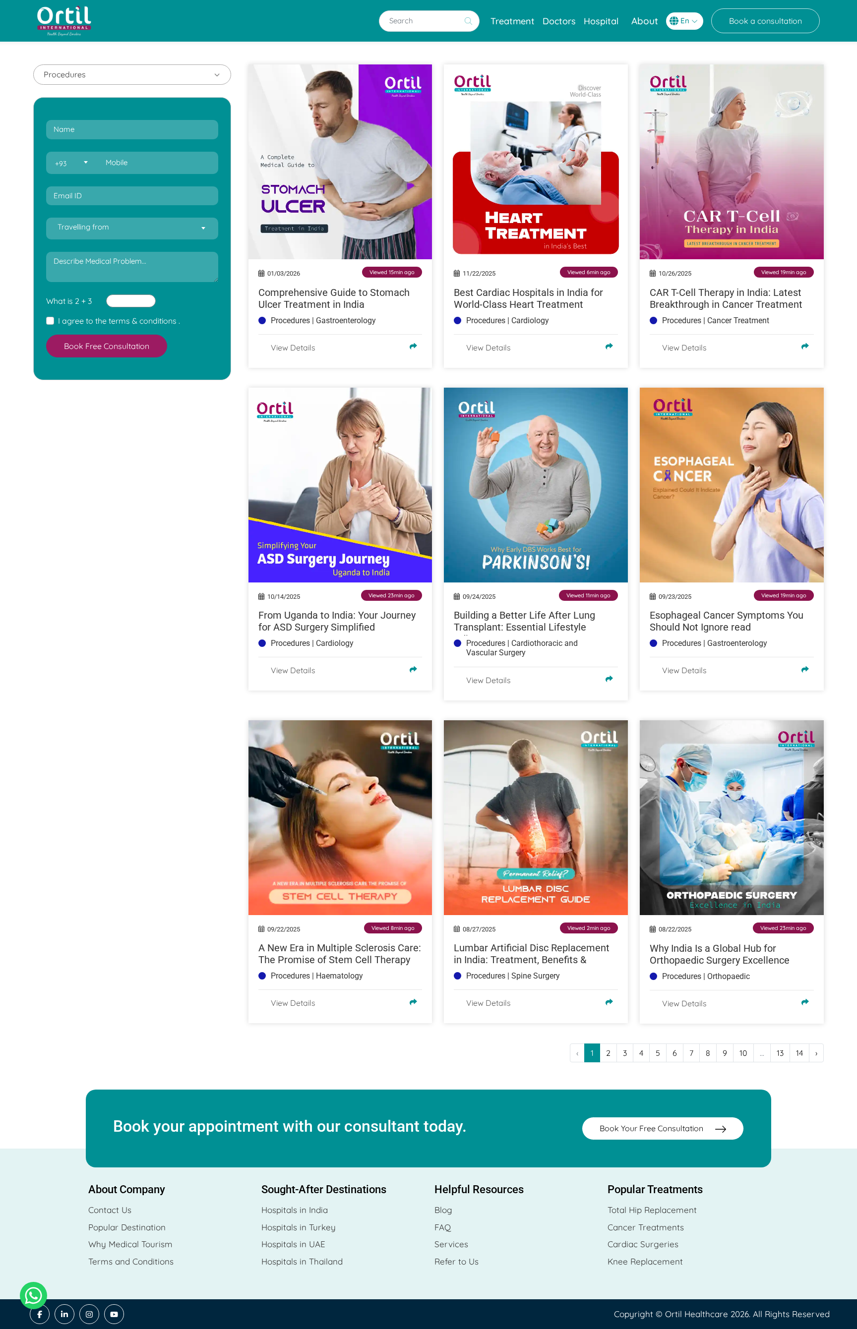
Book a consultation (765, 21)
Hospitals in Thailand (302, 1261)
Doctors (559, 21)
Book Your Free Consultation (652, 1128)
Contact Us (109, 1210)
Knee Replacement (645, 1261)
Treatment (512, 21)
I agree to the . (119, 321)
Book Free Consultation (106, 346)
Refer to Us (456, 1261)
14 (799, 1053)
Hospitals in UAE (293, 1244)
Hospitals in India (294, 1210)
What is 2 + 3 (69, 301)
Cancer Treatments (646, 1227)
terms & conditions (143, 321)
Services (451, 1244)
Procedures (65, 74)
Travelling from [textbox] (83, 226)
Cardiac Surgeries (643, 1244)
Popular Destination (127, 1227)
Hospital (601, 21)
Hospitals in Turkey (298, 1227)
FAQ (442, 1227)
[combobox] (71, 163)
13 (780, 1053)
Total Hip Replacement (652, 1210)
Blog (443, 1210)
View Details (293, 347)
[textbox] (71, 163)
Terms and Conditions (131, 1261)
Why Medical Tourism (130, 1244)
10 (743, 1053)
